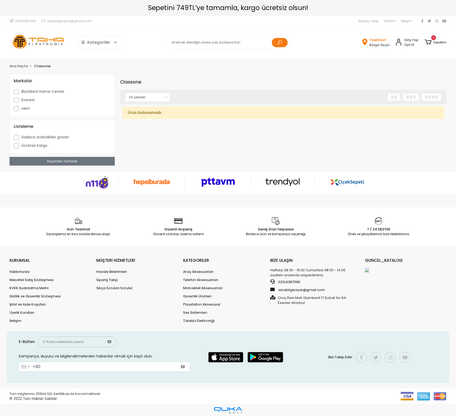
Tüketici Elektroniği (199, 320)
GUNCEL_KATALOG (384, 260)
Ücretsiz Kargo (34, 145)
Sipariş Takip (368, 21)
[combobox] (25, 366)
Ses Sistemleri (195, 312)
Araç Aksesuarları (198, 271)
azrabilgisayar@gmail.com (301, 289)
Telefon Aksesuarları (200, 279)
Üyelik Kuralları (22, 312)
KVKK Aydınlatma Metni (29, 288)
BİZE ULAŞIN (281, 260)
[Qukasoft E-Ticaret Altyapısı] (228, 410)
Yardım (390, 21)
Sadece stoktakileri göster (45, 137)
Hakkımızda (20, 271)
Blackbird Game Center (42, 91)
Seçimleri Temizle (62, 161)
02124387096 (288, 281)
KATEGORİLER (196, 260)
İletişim (406, 21)
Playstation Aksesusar (202, 304)
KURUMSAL (20, 260)
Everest (28, 100)
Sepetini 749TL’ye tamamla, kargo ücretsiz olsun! (228, 7)
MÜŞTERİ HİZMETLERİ (115, 260)
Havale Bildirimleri (111, 271)
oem (25, 108)
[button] (435, 42)
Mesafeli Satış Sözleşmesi (32, 279)
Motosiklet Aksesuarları (203, 288)
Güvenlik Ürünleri (197, 296)
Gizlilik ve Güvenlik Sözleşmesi (35, 296)
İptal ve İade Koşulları (28, 304)
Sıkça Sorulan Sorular (114, 288)
